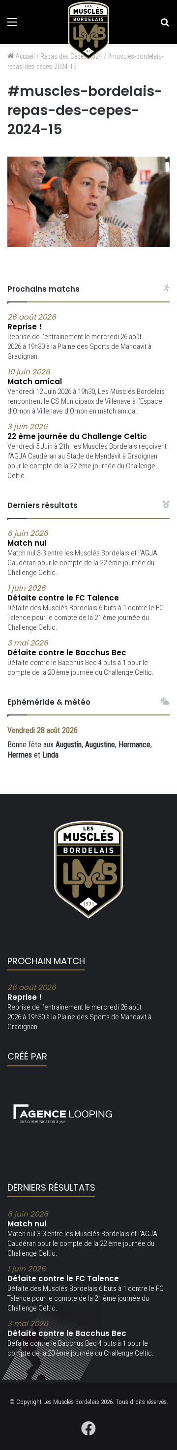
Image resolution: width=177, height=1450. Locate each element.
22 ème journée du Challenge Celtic (77, 431)
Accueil (24, 56)
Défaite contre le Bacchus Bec (66, 648)
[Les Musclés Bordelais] (88, 30)
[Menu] (12, 26)
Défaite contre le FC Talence (63, 593)
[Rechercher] (165, 26)
